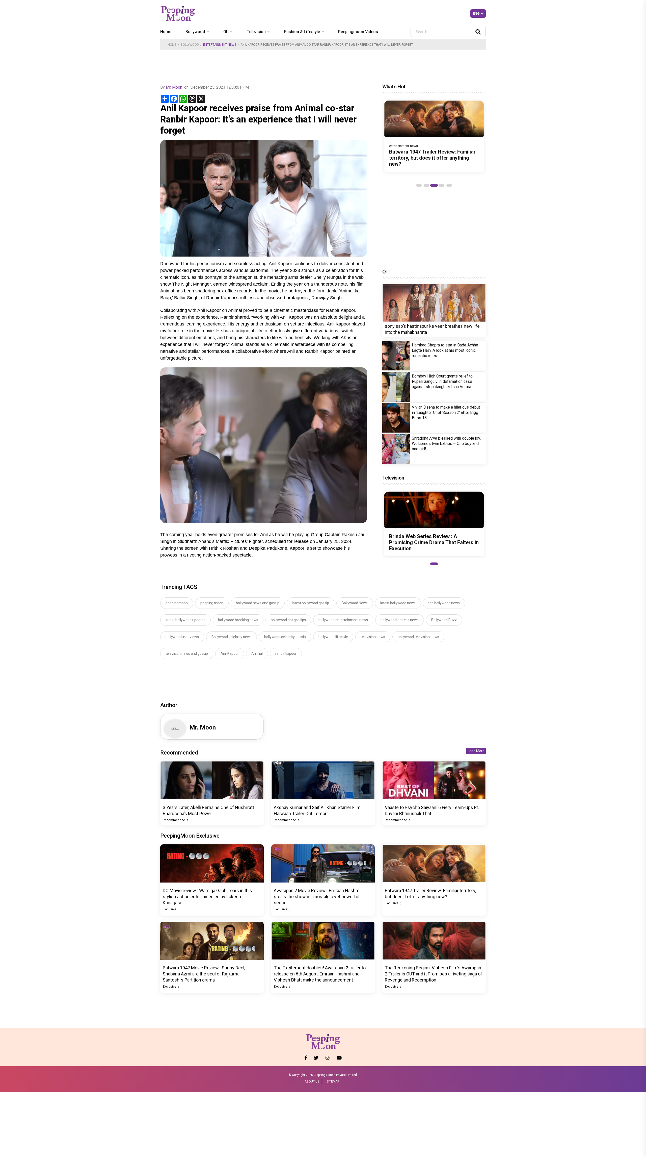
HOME (172, 44)
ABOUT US (312, 1081)
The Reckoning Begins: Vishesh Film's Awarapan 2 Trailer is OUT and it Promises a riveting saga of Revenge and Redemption (433, 974)
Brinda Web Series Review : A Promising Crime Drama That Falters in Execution (434, 542)
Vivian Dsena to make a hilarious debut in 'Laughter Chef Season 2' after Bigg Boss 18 (446, 412)
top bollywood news (444, 603)
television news (373, 637)
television (256, 31)
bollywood (195, 31)
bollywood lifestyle (333, 637)
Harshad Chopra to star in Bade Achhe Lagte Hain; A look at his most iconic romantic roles (445, 350)
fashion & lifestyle (302, 31)
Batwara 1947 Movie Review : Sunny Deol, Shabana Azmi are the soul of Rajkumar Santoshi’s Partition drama (204, 974)
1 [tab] (418, 185)
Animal (257, 653)
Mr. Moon (174, 87)
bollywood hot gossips (288, 620)
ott (226, 31)
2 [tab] (426, 185)
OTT (387, 272)
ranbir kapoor (286, 653)
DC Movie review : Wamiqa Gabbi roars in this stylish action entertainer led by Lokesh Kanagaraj (207, 896)
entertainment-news (403, 146)
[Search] (478, 31)
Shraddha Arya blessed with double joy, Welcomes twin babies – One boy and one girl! (446, 443)
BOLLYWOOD (190, 44)
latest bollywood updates (185, 620)
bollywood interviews (182, 637)
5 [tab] (449, 185)
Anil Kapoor (230, 653)
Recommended (174, 820)
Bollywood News (355, 603)
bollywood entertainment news (343, 620)
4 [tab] (441, 185)
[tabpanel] (434, 136)
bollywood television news (418, 637)
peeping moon (211, 603)
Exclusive (170, 909)
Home (165, 31)
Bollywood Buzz (444, 620)
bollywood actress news (400, 620)
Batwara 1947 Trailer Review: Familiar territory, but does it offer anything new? (432, 158)
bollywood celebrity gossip (285, 637)
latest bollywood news (398, 603)
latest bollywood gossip (310, 603)
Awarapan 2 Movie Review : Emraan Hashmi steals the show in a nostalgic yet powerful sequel (317, 896)
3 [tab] (434, 185)
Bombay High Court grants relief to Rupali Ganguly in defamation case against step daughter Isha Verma (442, 381)
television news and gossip (187, 653)
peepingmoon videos (358, 31)
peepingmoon (177, 603)
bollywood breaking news (238, 620)
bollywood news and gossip (257, 603)
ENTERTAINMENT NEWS (219, 44)
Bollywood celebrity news (231, 637)
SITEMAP (333, 1081)
